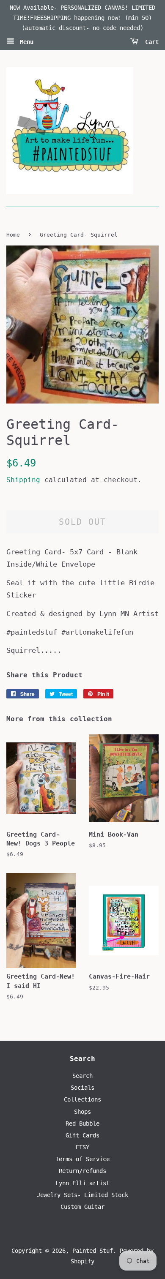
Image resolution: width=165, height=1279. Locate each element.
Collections (82, 1099)
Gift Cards (82, 1135)
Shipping (23, 480)
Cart (150, 41)
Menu (24, 41)
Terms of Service (82, 1159)
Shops (82, 1111)
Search (82, 1075)
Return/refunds (82, 1170)
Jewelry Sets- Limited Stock (82, 1195)
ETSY (82, 1147)
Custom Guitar (82, 1206)
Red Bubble (82, 1123)
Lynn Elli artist (82, 1183)
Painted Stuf (92, 1250)
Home (13, 235)
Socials (82, 1087)
